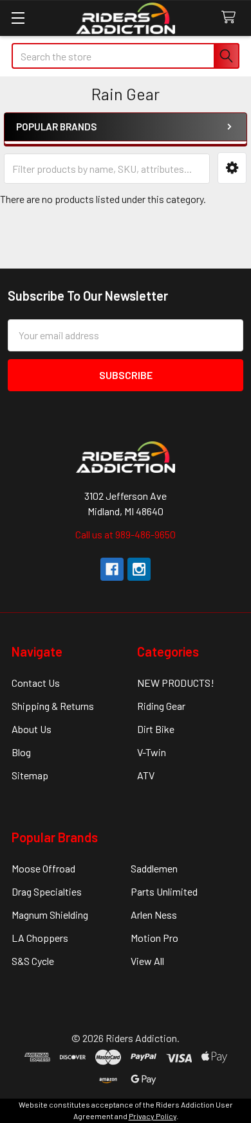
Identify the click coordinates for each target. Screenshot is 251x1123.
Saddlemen (154, 868)
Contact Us (36, 682)
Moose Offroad (43, 868)
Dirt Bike (155, 729)
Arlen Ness (154, 914)
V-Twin (151, 752)
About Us (31, 729)
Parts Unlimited (164, 891)
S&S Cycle (33, 961)
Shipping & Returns (53, 706)
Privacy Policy (152, 1115)
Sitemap (30, 775)
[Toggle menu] (17, 17)
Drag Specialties (47, 891)
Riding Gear (161, 706)
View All (147, 961)
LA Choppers (40, 938)
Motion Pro (154, 938)
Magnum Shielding (50, 914)
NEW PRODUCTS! (175, 682)
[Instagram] (139, 569)
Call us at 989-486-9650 (125, 534)
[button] (232, 168)
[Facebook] (112, 569)
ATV (145, 775)
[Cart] (231, 17)
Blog (21, 752)
